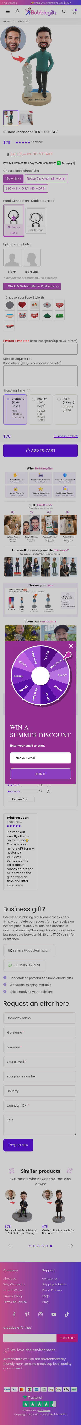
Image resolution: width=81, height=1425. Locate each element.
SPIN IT (41, 773)
